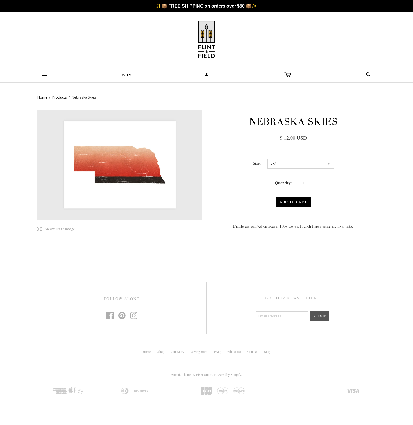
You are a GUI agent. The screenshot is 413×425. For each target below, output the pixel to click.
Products (59, 97)
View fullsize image (56, 229)
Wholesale (234, 351)
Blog (267, 351)
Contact (252, 351)
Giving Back (199, 351)
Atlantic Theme (181, 374)
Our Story (177, 351)
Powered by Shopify (227, 374)
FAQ (217, 351)
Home (42, 97)
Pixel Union (204, 374)
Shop (160, 351)
